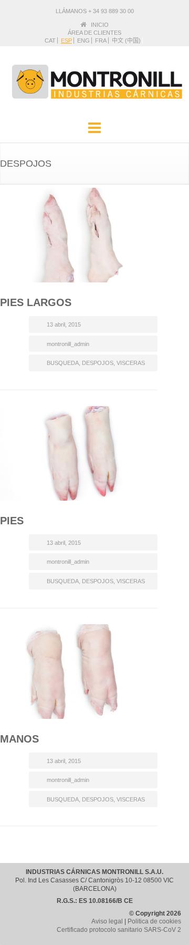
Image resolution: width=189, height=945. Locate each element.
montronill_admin (68, 344)
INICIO (100, 25)
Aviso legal (107, 921)
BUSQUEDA (63, 363)
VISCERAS (131, 363)
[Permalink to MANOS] (79, 671)
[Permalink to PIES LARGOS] (79, 235)
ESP (66, 40)
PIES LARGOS (35, 302)
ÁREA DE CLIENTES (94, 32)
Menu (94, 128)
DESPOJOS (97, 363)
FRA (101, 40)
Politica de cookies (154, 921)
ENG (83, 40)
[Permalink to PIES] (79, 453)
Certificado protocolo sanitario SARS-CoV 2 (119, 929)
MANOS (19, 739)
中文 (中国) (126, 40)
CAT (50, 40)
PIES (12, 520)
